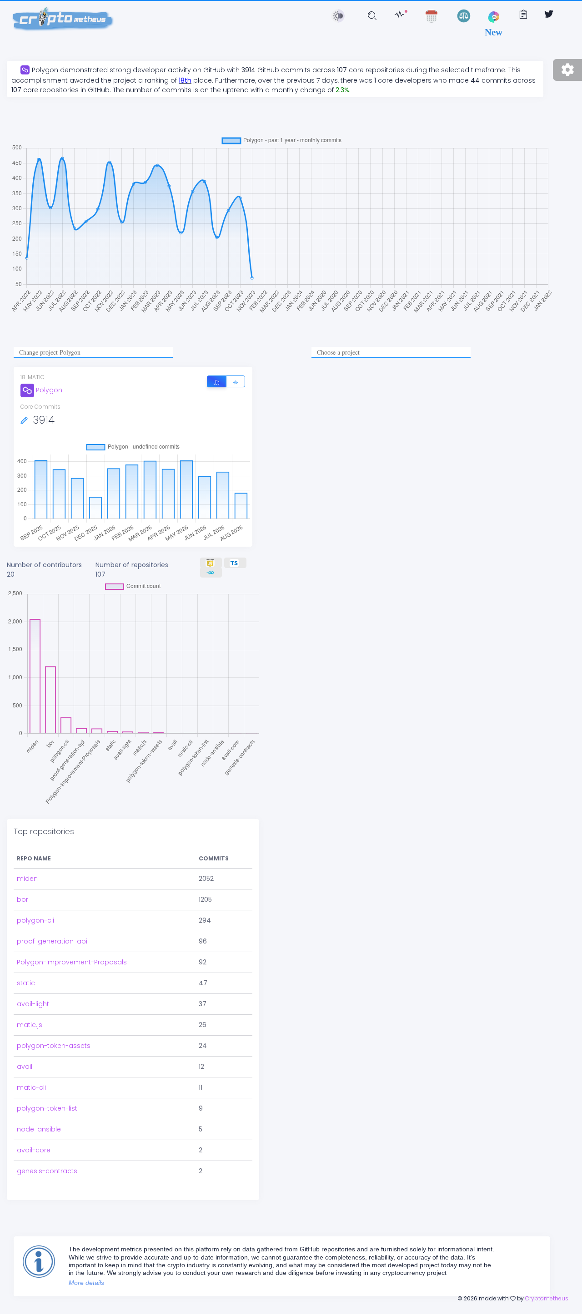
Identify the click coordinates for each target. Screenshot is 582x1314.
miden (27, 878)
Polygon (49, 390)
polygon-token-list (47, 1108)
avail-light (33, 1003)
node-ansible (39, 1129)
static (26, 983)
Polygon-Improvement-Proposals (72, 962)
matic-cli (31, 1087)
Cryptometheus (546, 1298)
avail (24, 1066)
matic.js (29, 1024)
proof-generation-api (52, 941)
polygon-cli (35, 920)
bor (22, 899)
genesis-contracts (47, 1171)
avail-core (33, 1150)
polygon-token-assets (53, 1045)
